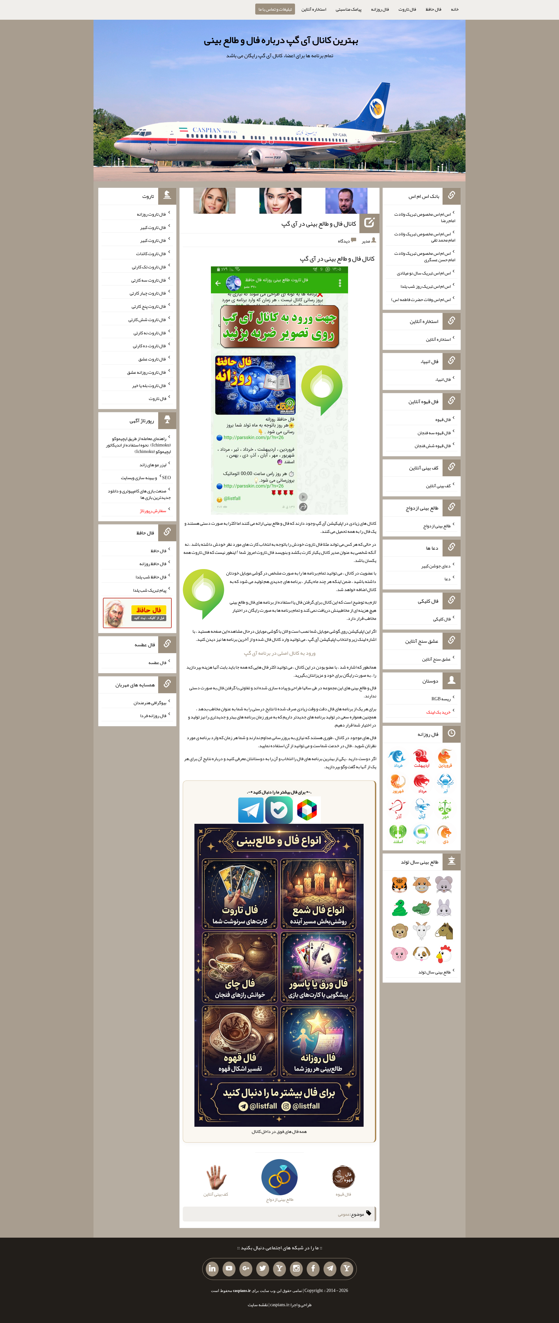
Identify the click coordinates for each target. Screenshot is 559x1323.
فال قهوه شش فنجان (433, 445)
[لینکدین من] (212, 1269)
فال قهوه (443, 419)
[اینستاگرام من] (296, 1269)
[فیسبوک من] (313, 1269)
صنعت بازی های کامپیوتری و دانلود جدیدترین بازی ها (139, 494)
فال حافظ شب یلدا (151, 576)
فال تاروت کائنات (151, 253)
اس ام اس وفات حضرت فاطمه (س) (421, 299)
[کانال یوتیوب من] (229, 1269)
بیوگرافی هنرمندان (150, 702)
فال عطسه (157, 662)
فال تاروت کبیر (153, 226)
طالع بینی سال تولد (434, 971)
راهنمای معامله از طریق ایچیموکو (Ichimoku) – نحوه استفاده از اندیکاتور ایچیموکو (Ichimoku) (138, 445)
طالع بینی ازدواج (437, 525)
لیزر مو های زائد (152, 464)
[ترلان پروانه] (280, 202)
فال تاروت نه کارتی (150, 332)
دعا (447, 578)
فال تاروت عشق (152, 358)
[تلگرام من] (329, 1269)
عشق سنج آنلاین (436, 658)
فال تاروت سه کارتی (148, 279)
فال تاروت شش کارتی (147, 319)
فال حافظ (433, 9)
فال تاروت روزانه (151, 214)
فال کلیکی (442, 618)
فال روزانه (380, 9)
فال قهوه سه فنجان (434, 432)
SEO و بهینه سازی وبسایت (146, 477)
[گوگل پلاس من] (245, 1269)
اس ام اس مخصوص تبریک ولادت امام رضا (424, 217)
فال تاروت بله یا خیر (149, 385)
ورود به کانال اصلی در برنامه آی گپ (279, 653)
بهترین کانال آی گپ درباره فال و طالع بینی (281, 39)
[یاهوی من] (346, 1269)
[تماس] (279, 1269)
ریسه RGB (441, 698)
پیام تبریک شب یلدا (149, 590)
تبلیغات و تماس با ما (275, 9)
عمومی (344, 1214)
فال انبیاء (443, 379)
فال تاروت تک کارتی (149, 266)
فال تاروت (407, 9)
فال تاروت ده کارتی (149, 345)
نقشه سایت (258, 1304)
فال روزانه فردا (153, 715)
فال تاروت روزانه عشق (146, 372)
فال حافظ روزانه (152, 563)
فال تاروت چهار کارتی (148, 292)
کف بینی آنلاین (438, 485)
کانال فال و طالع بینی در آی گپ (318, 223)
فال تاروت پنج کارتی (149, 306)
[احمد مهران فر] (346, 202)
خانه (455, 9)
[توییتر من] (262, 1269)
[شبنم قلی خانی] (214, 202)
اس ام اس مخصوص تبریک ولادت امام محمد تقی (424, 236)
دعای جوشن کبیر (436, 565)
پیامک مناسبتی (348, 9)
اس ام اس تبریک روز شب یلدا (425, 286)
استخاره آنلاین (313, 9)
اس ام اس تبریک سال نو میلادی (424, 272)
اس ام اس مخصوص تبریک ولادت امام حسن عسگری (424, 256)
